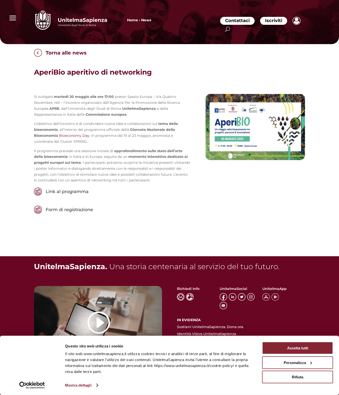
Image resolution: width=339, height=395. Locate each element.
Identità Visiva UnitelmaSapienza (206, 334)
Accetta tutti (297, 348)
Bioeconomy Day (74, 135)
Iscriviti (273, 20)
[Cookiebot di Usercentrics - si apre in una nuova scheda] (32, 385)
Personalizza (295, 362)
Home (132, 20)
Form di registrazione (69, 209)
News (146, 20)
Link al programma (67, 191)
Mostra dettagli (78, 385)
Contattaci (237, 20)
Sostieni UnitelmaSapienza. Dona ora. (210, 327)
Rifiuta (297, 377)
